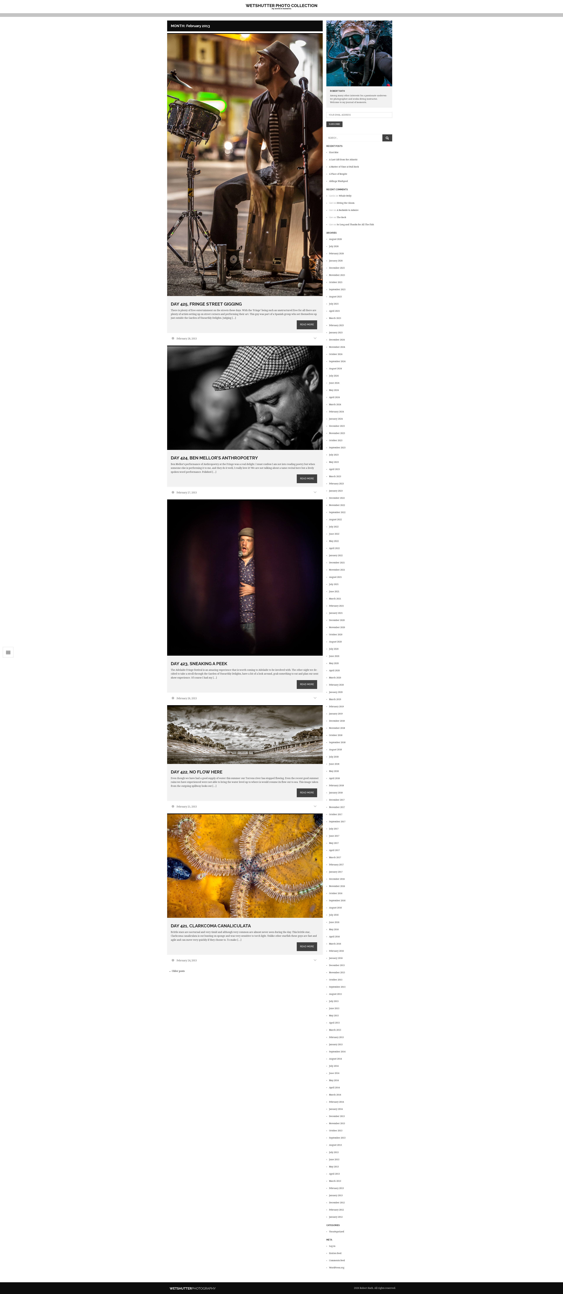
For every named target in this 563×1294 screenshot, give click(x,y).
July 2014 (334, 1066)
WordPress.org (336, 1267)
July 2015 (334, 1001)
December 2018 (337, 721)
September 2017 (337, 821)
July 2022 (334, 527)
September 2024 (337, 361)
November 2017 (337, 807)
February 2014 (336, 1102)
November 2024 (337, 347)
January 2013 (336, 1195)
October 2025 (335, 282)
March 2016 (335, 944)
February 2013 (336, 1188)
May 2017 (334, 843)
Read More (307, 324)
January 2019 (336, 714)
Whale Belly (345, 196)
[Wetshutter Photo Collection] (201, 1288)
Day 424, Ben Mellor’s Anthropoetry (214, 457)
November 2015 (337, 972)
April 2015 (334, 1023)
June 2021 (334, 591)
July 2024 (334, 376)
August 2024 (335, 368)
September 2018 (337, 742)
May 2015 (334, 1015)
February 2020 (336, 685)
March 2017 (335, 857)
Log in (332, 1246)
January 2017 (336, 872)
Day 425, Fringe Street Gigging (206, 304)
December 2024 (337, 340)
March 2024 (335, 404)
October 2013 (335, 1130)
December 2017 (337, 800)
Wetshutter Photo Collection (281, 6)
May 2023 (334, 462)
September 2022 (337, 512)
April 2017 (334, 850)
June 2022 (334, 534)
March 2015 (335, 1030)
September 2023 (337, 447)
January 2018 (336, 792)
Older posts (177, 971)
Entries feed (335, 1253)
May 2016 (334, 929)
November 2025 (337, 275)
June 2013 (334, 1159)
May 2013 (334, 1166)
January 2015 (336, 1044)
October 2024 (335, 354)
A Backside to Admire (347, 210)
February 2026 (336, 253)
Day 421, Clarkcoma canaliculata (211, 925)
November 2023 (337, 433)
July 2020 (334, 649)
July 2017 (334, 829)
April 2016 (334, 936)
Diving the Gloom (346, 203)
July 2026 (334, 246)
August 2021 (335, 577)
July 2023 (334, 455)
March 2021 (335, 598)
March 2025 (335, 318)
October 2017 (335, 814)
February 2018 (336, 785)
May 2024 (334, 390)
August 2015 (335, 994)
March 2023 (335, 476)
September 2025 (337, 289)
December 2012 (337, 1202)
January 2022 (336, 555)
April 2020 (334, 670)
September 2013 (337, 1138)
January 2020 (336, 692)
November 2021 (337, 570)
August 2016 (335, 908)
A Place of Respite (338, 174)
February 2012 (336, 1210)
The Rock (341, 217)
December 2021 (337, 562)
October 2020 (335, 634)
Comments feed (337, 1260)
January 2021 (336, 613)
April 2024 (334, 397)
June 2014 (334, 1073)
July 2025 (334, 304)
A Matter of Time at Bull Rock (344, 167)
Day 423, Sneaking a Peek (199, 663)
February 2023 (336, 483)
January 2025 (336, 332)
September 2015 (337, 987)
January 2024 (336, 419)
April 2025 (334, 311)
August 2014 (335, 1059)
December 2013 (337, 1116)
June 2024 (334, 383)
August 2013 (335, 1145)
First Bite (333, 152)
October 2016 (335, 893)
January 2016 (336, 958)
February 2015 (336, 1037)
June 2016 (334, 922)
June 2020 (334, 656)
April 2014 (334, 1087)
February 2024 (336, 411)
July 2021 (334, 584)
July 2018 (334, 757)
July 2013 (334, 1152)
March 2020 (335, 677)
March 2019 (335, 699)
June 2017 (334, 836)
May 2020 (334, 663)
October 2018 (335, 735)
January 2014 (336, 1109)
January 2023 (336, 491)
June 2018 (334, 764)
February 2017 (336, 864)
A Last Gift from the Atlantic (343, 159)
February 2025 (336, 325)
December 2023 (337, 426)
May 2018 (334, 771)
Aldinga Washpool (338, 181)
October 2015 (335, 979)
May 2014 (334, 1080)
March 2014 (335, 1095)
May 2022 (334, 541)
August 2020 (335, 642)
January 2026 (336, 261)
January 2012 (336, 1217)
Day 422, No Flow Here (196, 771)
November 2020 (337, 627)
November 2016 (337, 886)
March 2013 (335, 1181)
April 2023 (334, 469)
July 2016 (334, 915)
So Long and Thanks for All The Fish (355, 224)
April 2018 (334, 778)
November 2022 (337, 505)
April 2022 (334, 548)
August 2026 (335, 239)
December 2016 (337, 879)
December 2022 (337, 498)
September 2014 (337, 1051)
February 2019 (336, 706)
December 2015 (337, 965)
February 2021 (336, 606)
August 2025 (335, 296)
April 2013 (334, 1174)
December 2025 (337, 268)
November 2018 (337, 728)
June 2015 (334, 1008)
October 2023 (335, 440)
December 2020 (337, 620)
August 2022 (335, 519)
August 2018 (335, 749)
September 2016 (337, 900)
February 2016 (336, 951)
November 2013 (337, 1123)
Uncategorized (336, 1231)
